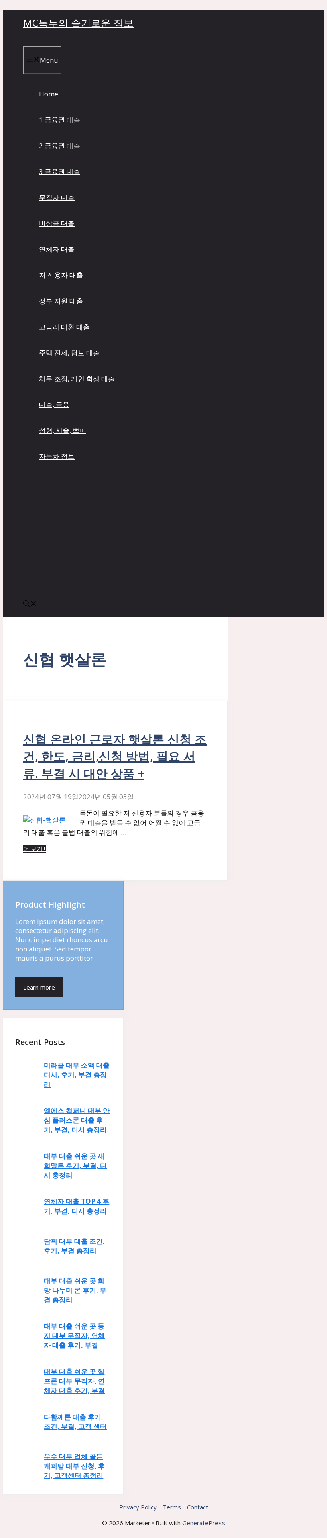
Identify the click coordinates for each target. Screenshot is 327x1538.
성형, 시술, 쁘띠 (62, 430)
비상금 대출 (57, 223)
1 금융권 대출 (59, 119)
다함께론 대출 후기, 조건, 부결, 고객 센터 (75, 1421)
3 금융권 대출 (59, 171)
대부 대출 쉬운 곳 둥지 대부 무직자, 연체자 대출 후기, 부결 (74, 1335)
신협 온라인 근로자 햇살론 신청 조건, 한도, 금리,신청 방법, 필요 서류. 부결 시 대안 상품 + (115, 756)
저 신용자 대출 (61, 275)
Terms (172, 1507)
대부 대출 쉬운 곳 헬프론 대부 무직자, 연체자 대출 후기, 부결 (74, 1381)
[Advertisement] (163, 531)
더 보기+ (34, 849)
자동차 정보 (57, 456)
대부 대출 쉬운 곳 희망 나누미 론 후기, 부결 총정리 (75, 1290)
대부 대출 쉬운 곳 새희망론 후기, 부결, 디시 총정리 (75, 1165)
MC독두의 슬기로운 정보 (78, 22)
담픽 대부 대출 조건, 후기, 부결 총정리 (74, 1246)
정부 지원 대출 (61, 300)
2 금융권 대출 (59, 145)
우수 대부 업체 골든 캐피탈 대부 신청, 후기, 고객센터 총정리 (74, 1466)
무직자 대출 (57, 197)
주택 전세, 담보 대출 (69, 352)
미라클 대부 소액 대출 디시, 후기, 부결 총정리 (77, 1075)
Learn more (39, 987)
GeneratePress (203, 1523)
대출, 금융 (54, 404)
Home (48, 93)
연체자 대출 (57, 249)
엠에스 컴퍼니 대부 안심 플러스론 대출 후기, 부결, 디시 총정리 (77, 1120)
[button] (30, 604)
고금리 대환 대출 (64, 326)
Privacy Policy (138, 1507)
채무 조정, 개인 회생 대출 (77, 378)
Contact (197, 1507)
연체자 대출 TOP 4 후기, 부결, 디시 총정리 (76, 1206)
